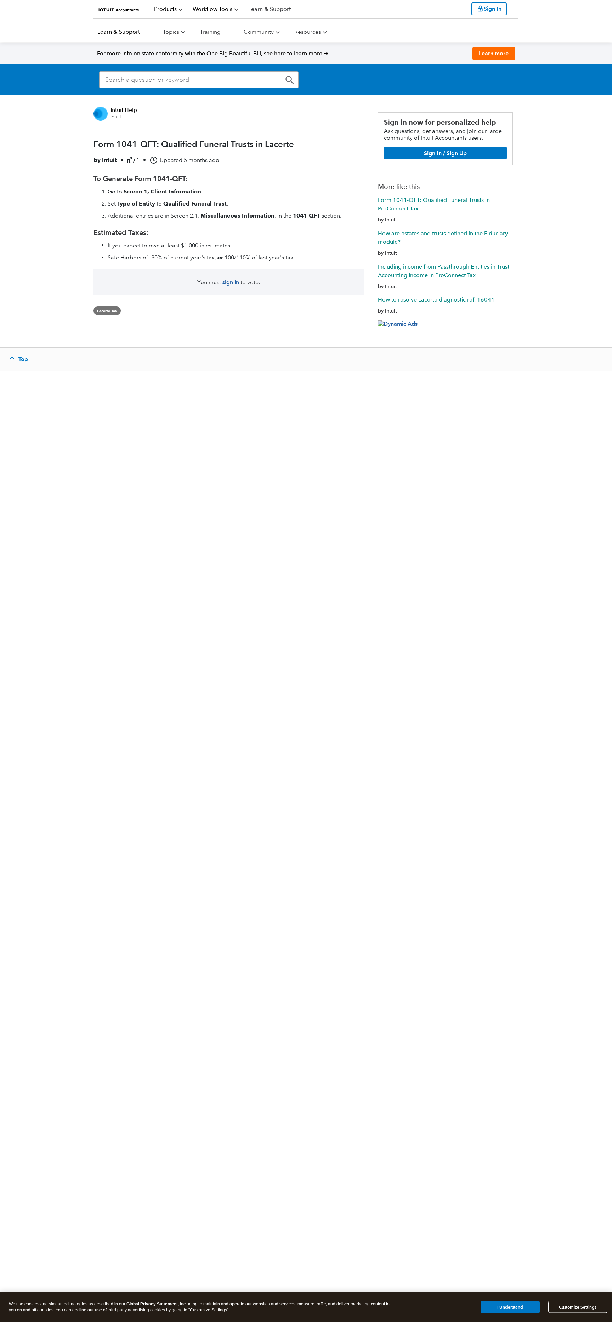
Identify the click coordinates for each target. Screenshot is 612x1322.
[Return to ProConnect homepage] (119, 9)
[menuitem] (168, 9)
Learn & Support (118, 31)
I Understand (510, 1306)
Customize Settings (577, 1307)
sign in (230, 282)
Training (210, 31)
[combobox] (199, 79)
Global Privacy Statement (152, 1303)
